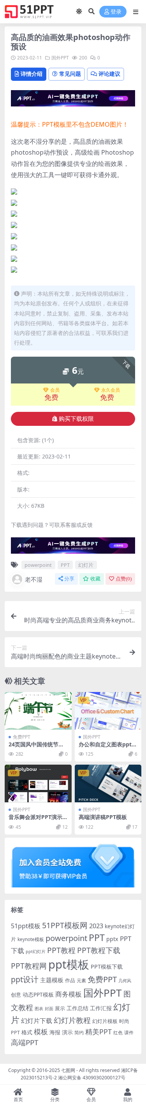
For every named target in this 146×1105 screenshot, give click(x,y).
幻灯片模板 (105, 1021)
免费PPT (21, 737)
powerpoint (38, 564)
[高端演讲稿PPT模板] (108, 783)
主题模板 (51, 980)
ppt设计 (25, 979)
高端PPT (24, 1042)
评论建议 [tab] (109, 73)
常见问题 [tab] (70, 73)
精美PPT (98, 1031)
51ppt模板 (25, 926)
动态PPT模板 (38, 994)
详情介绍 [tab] (31, 73)
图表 (39, 1008)
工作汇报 (101, 1008)
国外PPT (60, 57)
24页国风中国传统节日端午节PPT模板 (36, 748)
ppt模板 (68, 964)
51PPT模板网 (65, 925)
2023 (96, 926)
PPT (65, 564)
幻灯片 (85, 564)
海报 (54, 1032)
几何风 (124, 980)
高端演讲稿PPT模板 (103, 817)
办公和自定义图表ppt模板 (108, 748)
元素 (81, 980)
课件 (129, 1032)
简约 (79, 1032)
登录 (116, 12)
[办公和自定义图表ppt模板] (108, 710)
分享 (69, 579)
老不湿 (33, 579)
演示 (67, 1032)
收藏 (95, 579)
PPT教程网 (29, 965)
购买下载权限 (76, 419)
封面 (49, 1008)
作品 (70, 980)
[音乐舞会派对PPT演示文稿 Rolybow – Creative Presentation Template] (38, 783)
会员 (55, 390)
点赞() (124, 579)
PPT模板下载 (107, 966)
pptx (112, 939)
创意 (16, 994)
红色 (118, 1032)
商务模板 (68, 994)
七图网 (68, 1070)
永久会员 (110, 390)
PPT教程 (61, 950)
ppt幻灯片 (36, 951)
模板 (41, 1031)
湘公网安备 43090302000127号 (91, 1077)
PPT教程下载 (98, 950)
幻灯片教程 (72, 1020)
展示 (60, 1008)
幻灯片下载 (36, 1020)
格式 (26, 1032)
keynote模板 (31, 939)
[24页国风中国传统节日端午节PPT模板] (38, 710)
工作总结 (77, 1008)
